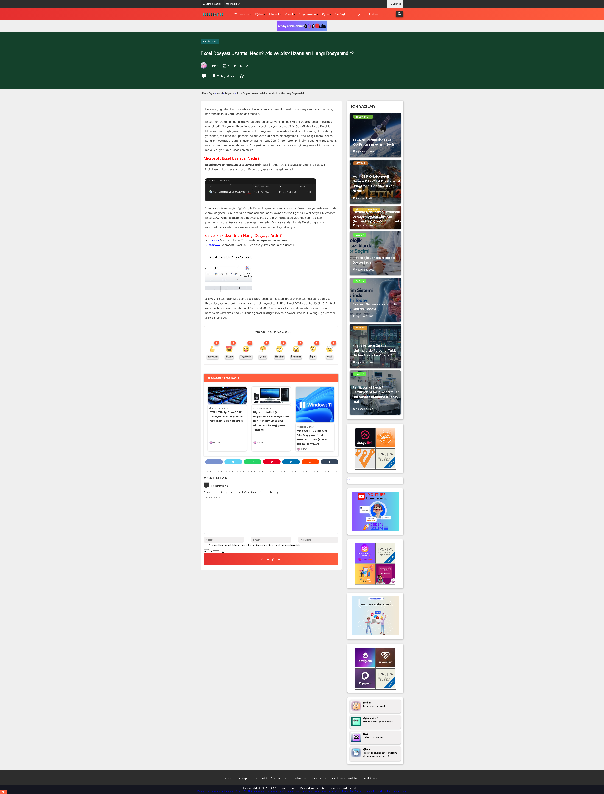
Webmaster (241, 14)
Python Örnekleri (345, 778)
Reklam (373, 14)
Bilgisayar (210, 41)
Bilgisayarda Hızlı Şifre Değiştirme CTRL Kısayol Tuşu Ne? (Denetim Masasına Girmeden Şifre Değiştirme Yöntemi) (271, 421)
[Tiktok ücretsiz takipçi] (365, 582)
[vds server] (365, 467)
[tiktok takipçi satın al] (365, 446)
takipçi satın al (303, 791)
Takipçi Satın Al (235, 791)
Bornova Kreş (397, 791)
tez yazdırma (324, 791)
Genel (289, 14)
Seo (228, 778)
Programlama (307, 14)
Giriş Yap (397, 4)
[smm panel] (385, 446)
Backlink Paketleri (210, 791)
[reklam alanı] (385, 467)
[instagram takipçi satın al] (365, 561)
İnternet (274, 14)
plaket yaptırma (279, 791)
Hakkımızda (373, 778)
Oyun (325, 14)
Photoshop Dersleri (311, 778)
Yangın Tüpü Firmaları (370, 791)
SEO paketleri (257, 791)
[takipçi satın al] (375, 634)
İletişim (358, 14)
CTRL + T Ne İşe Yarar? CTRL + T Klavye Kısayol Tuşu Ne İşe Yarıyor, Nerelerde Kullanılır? (227, 417)
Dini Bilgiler (341, 14)
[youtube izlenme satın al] (375, 530)
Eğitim (259, 14)
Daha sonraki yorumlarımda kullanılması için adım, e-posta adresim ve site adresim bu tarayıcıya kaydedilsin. (254, 545)
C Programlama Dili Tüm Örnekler (263, 778)
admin (216, 442)
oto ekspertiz (344, 791)
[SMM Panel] (385, 582)
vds (349, 479)
